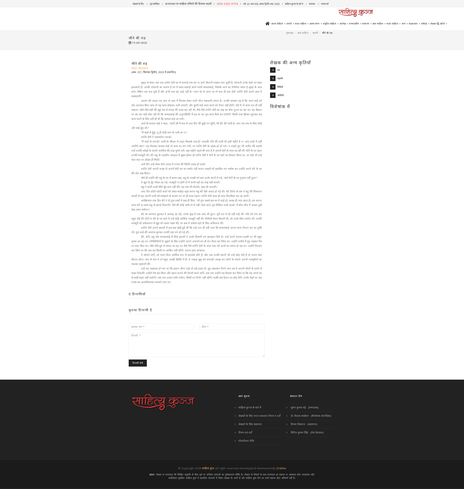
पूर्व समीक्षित (155, 3)
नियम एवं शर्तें (245, 432)
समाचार (312, 3)
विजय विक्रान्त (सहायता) (303, 424)
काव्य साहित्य (278, 23)
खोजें (443, 23)
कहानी (315, 32)
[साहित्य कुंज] (355, 12)
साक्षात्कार (414, 23)
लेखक (433, 23)
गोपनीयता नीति (246, 441)
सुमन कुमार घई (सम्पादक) (304, 407)
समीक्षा (425, 23)
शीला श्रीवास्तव (139, 68)
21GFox (281, 468)
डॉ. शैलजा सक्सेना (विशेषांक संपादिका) (310, 416)
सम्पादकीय (355, 23)
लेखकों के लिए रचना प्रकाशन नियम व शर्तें (259, 416)
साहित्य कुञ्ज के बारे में (294, 3)
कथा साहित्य (302, 32)
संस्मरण (367, 23)
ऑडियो (280, 95)
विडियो (280, 87)
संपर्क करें (325, 3)
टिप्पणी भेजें (137, 363)
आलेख (344, 23)
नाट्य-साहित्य (393, 23)
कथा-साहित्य (302, 23)
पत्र (278, 70)
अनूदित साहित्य (331, 23)
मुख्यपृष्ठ (289, 32)
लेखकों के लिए (138, 3)
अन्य (404, 23)
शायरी (290, 23)
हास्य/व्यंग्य (316, 23)
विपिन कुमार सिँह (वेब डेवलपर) (307, 432)
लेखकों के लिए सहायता (250, 424)
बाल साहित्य (379, 23)
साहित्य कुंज (208, 468)
